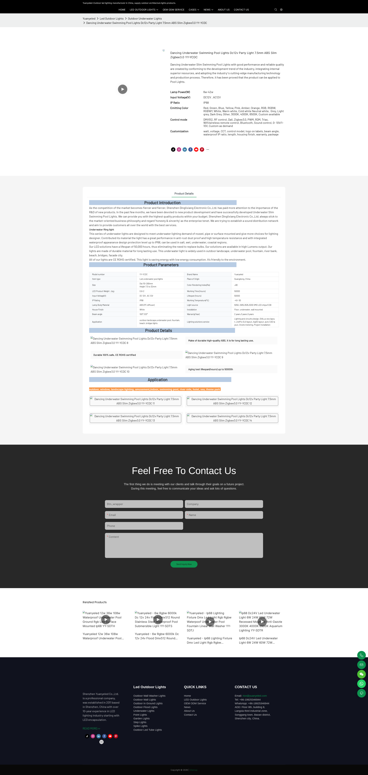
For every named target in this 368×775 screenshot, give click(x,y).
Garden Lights (141, 718)
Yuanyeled (89, 18)
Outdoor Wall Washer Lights (149, 695)
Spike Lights (140, 726)
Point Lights (140, 714)
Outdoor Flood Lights (145, 707)
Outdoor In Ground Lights (148, 703)
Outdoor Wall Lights (144, 699)
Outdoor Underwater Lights (145, 18)
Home (187, 695)
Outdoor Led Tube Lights (147, 729)
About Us (189, 710)
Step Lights (139, 722)
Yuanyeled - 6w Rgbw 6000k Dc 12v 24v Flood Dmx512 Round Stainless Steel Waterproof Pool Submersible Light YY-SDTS (157, 636)
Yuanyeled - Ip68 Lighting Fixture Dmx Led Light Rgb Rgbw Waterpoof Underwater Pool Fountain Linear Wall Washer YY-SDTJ (209, 641)
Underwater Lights (143, 710)
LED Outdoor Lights (195, 699)
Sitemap (194, 770)
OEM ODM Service (195, 703)
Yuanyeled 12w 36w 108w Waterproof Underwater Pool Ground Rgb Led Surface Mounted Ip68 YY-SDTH (102, 636)
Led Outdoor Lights (112, 18)
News (187, 707)
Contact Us (190, 714)
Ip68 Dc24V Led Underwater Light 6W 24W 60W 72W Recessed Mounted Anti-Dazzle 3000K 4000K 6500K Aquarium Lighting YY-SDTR (260, 641)
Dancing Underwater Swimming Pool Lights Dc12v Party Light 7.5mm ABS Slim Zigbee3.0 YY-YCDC (146, 22)
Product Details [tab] (184, 193)
